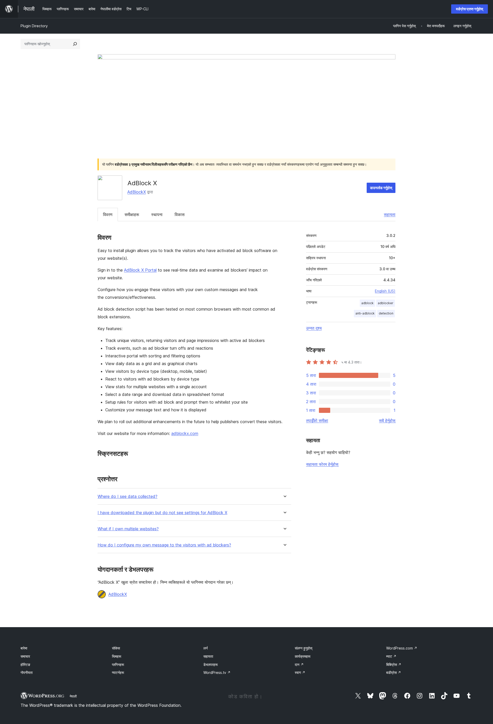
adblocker (385, 303)
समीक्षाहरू (132, 214)
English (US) (385, 291)
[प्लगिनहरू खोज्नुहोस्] (75, 44)
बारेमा (24, 648)
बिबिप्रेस (393, 664)
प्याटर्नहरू (118, 672)
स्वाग (300, 672)
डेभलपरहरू (210, 664)
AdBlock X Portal (140, 270)
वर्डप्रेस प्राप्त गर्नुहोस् (469, 9)
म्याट (391, 656)
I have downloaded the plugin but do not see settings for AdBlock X (162, 512)
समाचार (25, 656)
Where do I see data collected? (127, 496)
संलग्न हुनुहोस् (303, 648)
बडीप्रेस (393, 672)
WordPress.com (401, 648)
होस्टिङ (25, 664)
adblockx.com (184, 433)
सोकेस (116, 648)
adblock (367, 303)
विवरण (107, 214)
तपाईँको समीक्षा (317, 420)
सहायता (389, 214)
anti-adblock (365, 313)
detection (386, 313)
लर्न (205, 648)
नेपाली (73, 696)
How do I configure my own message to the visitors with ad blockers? (164, 545)
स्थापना (157, 214)
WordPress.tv (217, 672)
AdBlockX (136, 191)
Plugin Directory (34, 26)
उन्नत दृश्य (314, 328)
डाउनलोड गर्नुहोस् (381, 187)
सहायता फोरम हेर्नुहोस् (322, 464)
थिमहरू (116, 656)
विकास (180, 214)
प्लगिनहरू (118, 664)
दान (299, 664)
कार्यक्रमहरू (302, 656)
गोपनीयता (27, 672)
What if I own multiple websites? (128, 528)
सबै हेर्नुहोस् (387, 420)
